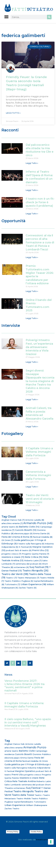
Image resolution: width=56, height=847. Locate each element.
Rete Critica (34, 557)
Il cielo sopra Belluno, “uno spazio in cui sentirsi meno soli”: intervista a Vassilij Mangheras (27, 722)
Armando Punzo (37, 523)
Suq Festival (39, 567)
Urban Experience (33, 584)
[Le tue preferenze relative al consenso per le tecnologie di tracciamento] (51, 842)
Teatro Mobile (23, 798)
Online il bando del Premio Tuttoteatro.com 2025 (39, 305)
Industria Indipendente (38, 768)
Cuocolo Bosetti (25, 530)
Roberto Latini (33, 560)
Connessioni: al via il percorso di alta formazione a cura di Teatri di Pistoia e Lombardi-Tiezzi (40, 242)
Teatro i (11, 577)
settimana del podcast (29, 564)
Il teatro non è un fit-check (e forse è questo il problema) (40, 202)
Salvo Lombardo (12, 784)
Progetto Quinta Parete (35, 554)
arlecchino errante (12, 523)
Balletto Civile (29, 526)
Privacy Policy (12, 832)
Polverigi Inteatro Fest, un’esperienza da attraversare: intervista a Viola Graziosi (39, 347)
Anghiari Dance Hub (13, 520)
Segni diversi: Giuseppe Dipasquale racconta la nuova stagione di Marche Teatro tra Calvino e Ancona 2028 (40, 381)
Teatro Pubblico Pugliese (18, 581)
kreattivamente (44, 839)
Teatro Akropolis (35, 570)
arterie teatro (9, 527)
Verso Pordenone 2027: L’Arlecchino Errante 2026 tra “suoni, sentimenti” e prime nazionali (24, 685)
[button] (6, 16)
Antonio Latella (34, 520)
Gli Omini (7, 540)
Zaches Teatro (27, 587)
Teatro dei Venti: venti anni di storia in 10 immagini (40, 499)
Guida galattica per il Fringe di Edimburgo (26, 764)
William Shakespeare (36, 805)
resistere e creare (12, 557)
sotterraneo (21, 567)
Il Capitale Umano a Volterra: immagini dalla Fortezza (39, 452)
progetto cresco (11, 554)
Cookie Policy (36, 832)
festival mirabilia (42, 537)
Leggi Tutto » (13, 113)
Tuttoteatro (12, 584)
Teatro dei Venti (14, 574)
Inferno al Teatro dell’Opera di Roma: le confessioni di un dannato (39, 177)
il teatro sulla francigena (30, 543)
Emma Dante (41, 533)
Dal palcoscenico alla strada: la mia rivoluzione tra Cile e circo (39, 150)
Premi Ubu (40, 550)
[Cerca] (49, 17)
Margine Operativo (25, 771)
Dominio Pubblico (42, 754)
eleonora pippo (23, 533)
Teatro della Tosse (23, 795)
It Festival (25, 547)
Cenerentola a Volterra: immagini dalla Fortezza (38, 475)
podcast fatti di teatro (19, 550)
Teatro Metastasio (28, 577)
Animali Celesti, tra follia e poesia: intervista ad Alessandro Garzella (39, 413)
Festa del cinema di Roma (16, 537)
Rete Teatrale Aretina (24, 781)
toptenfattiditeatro (23, 802)
